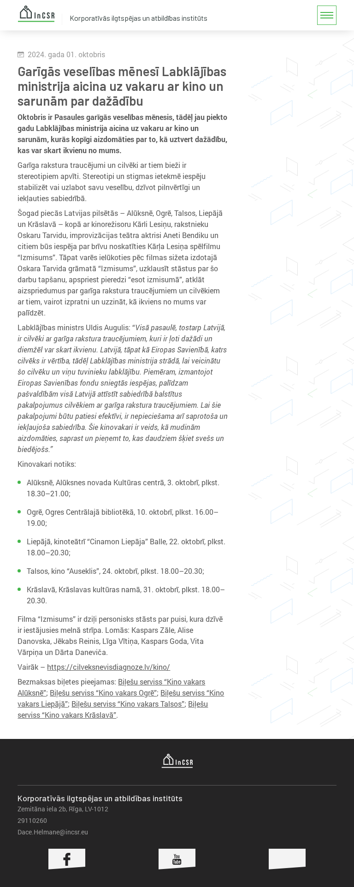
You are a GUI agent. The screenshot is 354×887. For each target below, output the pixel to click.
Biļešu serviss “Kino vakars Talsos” (127, 703)
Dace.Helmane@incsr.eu (53, 831)
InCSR (36, 14)
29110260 (32, 820)
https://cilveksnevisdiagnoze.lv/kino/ (108, 667)
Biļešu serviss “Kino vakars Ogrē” (103, 692)
